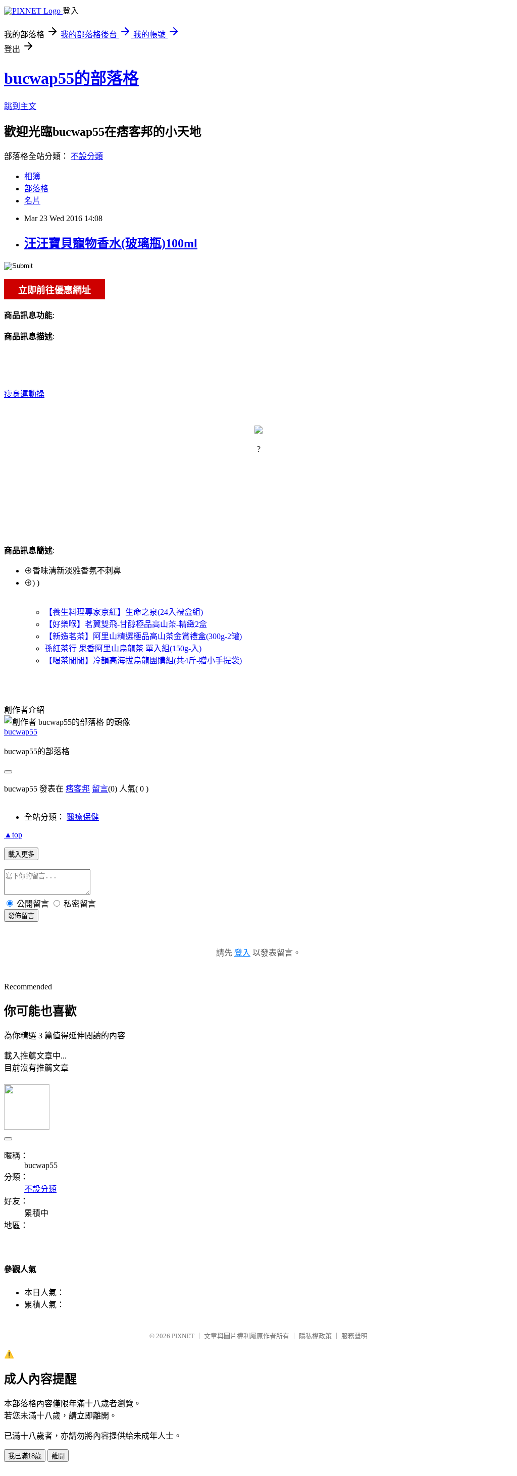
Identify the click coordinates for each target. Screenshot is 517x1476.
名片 (32, 200)
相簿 (32, 176)
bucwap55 (20, 731)
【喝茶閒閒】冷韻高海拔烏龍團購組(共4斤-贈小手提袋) (143, 660)
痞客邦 (78, 788)
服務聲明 (354, 1336)
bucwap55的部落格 (71, 78)
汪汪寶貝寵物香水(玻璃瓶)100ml (110, 243)
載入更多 (21, 854)
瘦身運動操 (24, 394)
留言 (100, 788)
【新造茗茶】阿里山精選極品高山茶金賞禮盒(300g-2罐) (143, 636)
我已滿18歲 (24, 1456)
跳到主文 (20, 106)
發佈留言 (21, 916)
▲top (13, 834)
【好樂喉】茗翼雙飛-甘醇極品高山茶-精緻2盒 (125, 624)
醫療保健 (83, 817)
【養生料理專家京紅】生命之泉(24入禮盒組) (123, 612)
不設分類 (87, 156)
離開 (58, 1456)
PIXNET (183, 1336)
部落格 (36, 188)
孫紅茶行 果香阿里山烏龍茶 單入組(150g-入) (122, 648)
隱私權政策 (315, 1336)
